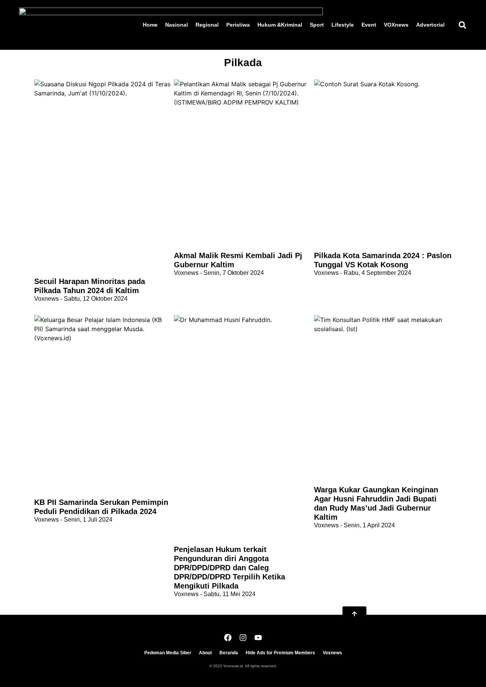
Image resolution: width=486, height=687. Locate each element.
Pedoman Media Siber (167, 652)
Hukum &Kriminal (279, 25)
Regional (207, 25)
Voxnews (332, 652)
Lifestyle (342, 25)
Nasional (176, 25)
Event (368, 25)
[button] (462, 25)
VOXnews (396, 25)
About (205, 652)
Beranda (228, 652)
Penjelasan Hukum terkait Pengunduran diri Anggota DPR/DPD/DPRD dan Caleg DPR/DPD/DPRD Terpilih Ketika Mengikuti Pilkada (229, 567)
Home (150, 25)
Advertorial (430, 25)
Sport (317, 25)
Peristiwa (238, 25)
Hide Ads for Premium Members (280, 652)
